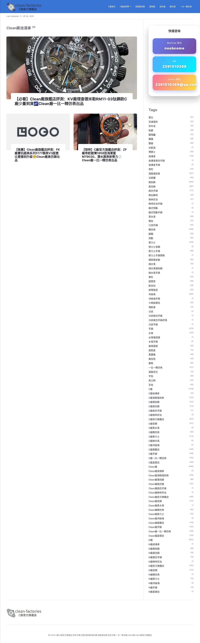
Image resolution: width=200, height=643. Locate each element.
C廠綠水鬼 (154, 441)
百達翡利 (153, 122)
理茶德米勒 (154, 260)
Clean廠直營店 (156, 535)
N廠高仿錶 (154, 553)
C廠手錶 (153, 453)
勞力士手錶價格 (157, 255)
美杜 (151, 277)
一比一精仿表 (186, 6)
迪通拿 (152, 156)
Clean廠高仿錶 (156, 484)
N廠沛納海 (154, 583)
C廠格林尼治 (155, 415)
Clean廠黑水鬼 (156, 505)
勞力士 (152, 242)
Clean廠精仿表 (156, 510)
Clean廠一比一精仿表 (160, 531)
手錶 (151, 328)
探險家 (152, 350)
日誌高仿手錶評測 (158, 320)
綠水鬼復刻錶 (155, 268)
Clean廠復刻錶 (156, 479)
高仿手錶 (153, 190)
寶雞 (151, 139)
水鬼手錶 (153, 341)
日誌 (151, 311)
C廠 (151, 389)
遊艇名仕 (153, 372)
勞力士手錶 (154, 251)
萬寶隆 (152, 354)
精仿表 (173, 6)
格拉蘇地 (153, 195)
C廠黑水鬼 (154, 428)
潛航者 (152, 307)
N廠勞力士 (154, 578)
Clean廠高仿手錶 (157, 488)
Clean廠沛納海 (156, 518)
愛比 (151, 117)
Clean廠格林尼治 (157, 492)
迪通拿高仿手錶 (157, 160)
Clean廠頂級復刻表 (159, 475)
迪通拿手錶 (154, 165)
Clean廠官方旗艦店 (159, 497)
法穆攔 (152, 178)
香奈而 (152, 359)
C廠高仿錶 (154, 406)
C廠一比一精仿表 (157, 458)
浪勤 (151, 238)
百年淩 (152, 126)
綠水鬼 (152, 264)
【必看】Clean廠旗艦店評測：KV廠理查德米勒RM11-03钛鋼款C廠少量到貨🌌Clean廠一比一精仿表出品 (71, 101)
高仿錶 (162, 6)
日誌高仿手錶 (155, 315)
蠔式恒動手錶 (155, 212)
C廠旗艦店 (154, 449)
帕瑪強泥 (153, 290)
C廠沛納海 (154, 445)
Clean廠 (153, 466)
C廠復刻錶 (154, 402)
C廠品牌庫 (124, 6)
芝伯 (151, 385)
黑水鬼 (152, 216)
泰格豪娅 (153, 346)
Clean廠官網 (155, 501)
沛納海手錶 (154, 298)
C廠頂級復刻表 (156, 397)
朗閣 (151, 234)
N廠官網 (153, 570)
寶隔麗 (152, 134)
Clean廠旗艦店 (156, 523)
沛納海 (152, 294)
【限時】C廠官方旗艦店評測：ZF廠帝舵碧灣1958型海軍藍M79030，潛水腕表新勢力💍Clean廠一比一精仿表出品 (104, 155)
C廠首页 (111, 6)
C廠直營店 (154, 462)
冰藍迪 (152, 147)
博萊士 (152, 152)
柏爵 (151, 130)
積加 (151, 221)
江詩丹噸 (153, 225)
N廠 (151, 540)
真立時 (152, 380)
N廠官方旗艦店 (156, 566)
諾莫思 (152, 281)
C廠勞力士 (154, 436)
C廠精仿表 (154, 432)
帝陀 (151, 169)
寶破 (151, 143)
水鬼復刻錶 (154, 337)
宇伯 (151, 376)
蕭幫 (151, 363)
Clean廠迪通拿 (156, 471)
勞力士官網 (154, 247)
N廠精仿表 (154, 574)
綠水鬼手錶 (154, 272)
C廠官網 (153, 423)
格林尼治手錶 (155, 203)
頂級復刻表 (140, 6)
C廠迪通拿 (154, 393)
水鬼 (151, 333)
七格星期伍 (154, 303)
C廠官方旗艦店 (156, 419)
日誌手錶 (153, 324)
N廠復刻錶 (154, 548)
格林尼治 (153, 199)
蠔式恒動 (153, 208)
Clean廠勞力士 (156, 514)
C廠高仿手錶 (155, 410)
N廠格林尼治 (155, 561)
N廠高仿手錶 (155, 557)
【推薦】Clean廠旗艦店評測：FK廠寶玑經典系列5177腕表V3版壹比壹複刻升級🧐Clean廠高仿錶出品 (37, 155)
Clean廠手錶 (155, 527)
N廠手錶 (153, 587)
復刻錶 (152, 6)
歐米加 (152, 285)
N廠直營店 (154, 591)
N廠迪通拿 (154, 544)
